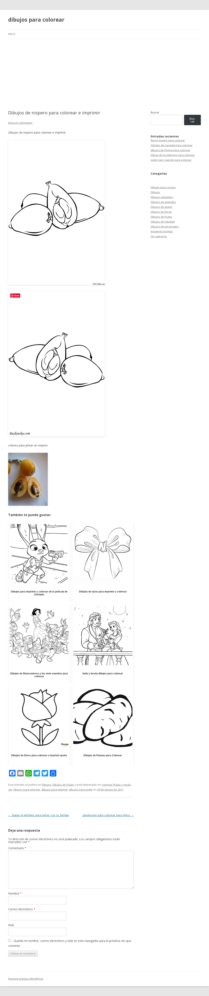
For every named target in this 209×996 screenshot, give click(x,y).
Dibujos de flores (161, 212)
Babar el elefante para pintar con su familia (38, 815)
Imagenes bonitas (162, 231)
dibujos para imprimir (54, 789)
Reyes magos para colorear (168, 140)
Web (11, 925)
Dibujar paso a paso (163, 187)
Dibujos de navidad (163, 221)
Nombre (15, 893)
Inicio (12, 34)
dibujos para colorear (36, 19)
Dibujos (46, 784)
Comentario (17, 848)
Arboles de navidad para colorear (171, 145)
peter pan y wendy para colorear (171, 160)
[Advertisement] (104, 69)
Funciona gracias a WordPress (25, 978)
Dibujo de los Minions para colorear (173, 155)
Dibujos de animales (163, 202)
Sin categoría (159, 236)
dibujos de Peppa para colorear (170, 150)
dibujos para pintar (81, 789)
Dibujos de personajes (165, 226)
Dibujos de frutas (63, 784)
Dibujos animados (162, 197)
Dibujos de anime (161, 207)
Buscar (155, 112)
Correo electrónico (21, 909)
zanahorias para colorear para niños (108, 815)
